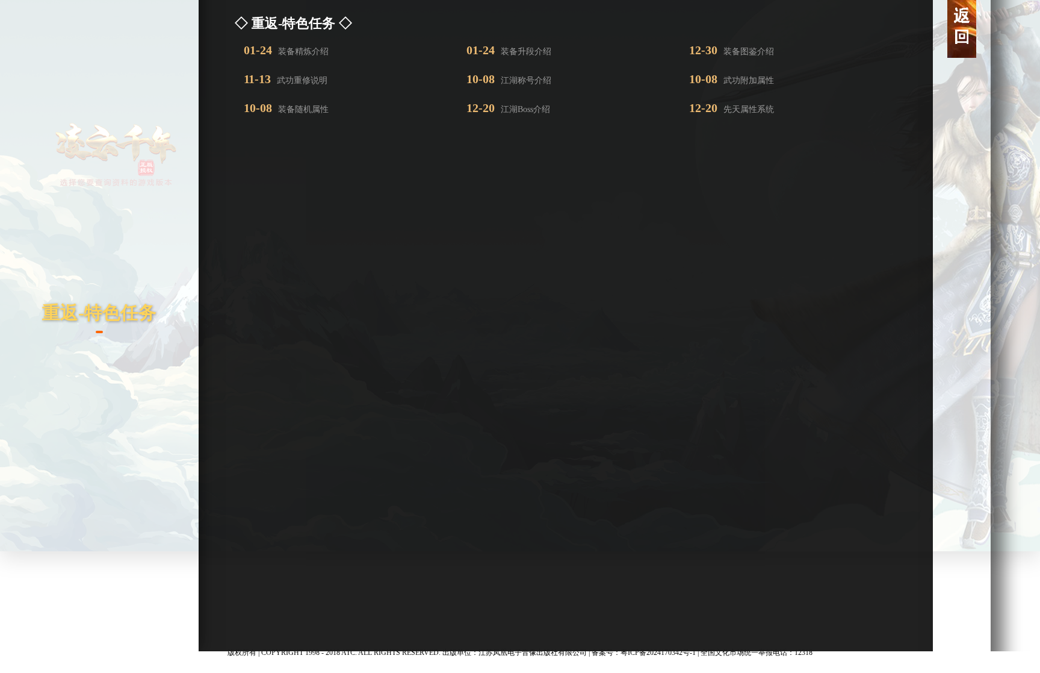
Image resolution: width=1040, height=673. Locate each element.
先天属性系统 (731, 107)
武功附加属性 (731, 79)
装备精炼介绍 (286, 50)
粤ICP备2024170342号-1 (658, 652)
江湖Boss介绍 (508, 107)
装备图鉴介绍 (731, 50)
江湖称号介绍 (508, 79)
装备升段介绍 (508, 50)
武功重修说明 (285, 79)
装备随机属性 (286, 107)
